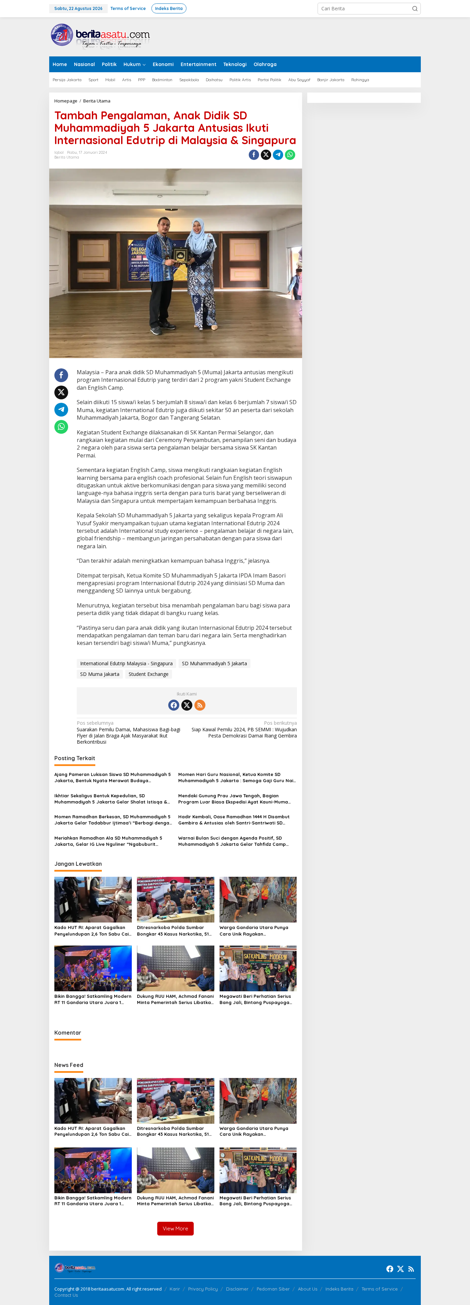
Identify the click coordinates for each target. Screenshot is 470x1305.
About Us (307, 1289)
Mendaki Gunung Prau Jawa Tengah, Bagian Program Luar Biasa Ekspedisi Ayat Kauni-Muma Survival (233, 799)
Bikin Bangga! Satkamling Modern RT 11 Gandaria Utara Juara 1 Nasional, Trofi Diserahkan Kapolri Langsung (92, 999)
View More (175, 1228)
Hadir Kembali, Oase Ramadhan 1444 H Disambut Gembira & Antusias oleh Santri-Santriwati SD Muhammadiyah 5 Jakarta (234, 820)
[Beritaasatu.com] (100, 36)
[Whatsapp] (290, 155)
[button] (415, 8)
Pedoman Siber (273, 1289)
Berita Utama (66, 157)
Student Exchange (149, 674)
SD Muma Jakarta (99, 674)
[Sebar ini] (254, 155)
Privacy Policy (203, 1289)
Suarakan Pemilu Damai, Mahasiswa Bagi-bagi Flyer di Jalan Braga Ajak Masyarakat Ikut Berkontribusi (128, 732)
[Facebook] (173, 705)
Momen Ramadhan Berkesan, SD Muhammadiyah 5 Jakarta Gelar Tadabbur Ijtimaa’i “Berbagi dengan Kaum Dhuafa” (113, 820)
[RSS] (199, 705)
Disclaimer (237, 1289)
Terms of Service (380, 1289)
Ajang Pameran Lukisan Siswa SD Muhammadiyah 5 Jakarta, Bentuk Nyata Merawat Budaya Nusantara (112, 778)
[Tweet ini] (266, 155)
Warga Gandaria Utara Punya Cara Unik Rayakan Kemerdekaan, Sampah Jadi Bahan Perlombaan (254, 931)
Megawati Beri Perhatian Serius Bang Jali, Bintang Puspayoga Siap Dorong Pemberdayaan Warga (255, 999)
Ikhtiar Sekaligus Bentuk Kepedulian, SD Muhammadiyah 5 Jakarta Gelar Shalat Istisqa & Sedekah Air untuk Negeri (110, 799)
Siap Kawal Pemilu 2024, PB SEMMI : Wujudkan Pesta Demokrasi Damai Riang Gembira (244, 729)
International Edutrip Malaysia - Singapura (126, 663)
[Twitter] (186, 705)
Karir (175, 1289)
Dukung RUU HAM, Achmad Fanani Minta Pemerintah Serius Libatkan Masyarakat (175, 999)
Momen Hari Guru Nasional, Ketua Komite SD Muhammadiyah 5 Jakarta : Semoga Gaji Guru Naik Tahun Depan (237, 778)
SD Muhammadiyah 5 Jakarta (214, 663)
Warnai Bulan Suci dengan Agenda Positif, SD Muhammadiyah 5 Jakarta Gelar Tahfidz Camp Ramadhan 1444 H (232, 841)
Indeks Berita (339, 1289)
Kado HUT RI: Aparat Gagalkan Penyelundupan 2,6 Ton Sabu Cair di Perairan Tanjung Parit (92, 931)
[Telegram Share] (278, 155)
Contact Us (66, 1295)
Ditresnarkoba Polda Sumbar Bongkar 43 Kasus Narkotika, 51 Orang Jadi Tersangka (173, 931)
